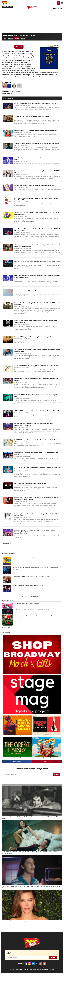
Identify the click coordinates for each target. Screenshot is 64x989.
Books (17, 38)
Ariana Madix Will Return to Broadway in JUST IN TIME (18, 921)
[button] (58, 3)
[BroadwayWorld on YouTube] (44, 963)
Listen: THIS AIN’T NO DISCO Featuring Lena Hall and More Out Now (35, 103)
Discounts (47, 761)
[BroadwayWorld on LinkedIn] (33, 963)
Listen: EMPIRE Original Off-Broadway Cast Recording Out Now (34, 337)
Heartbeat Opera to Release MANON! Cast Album (30, 483)
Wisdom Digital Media (28, 969)
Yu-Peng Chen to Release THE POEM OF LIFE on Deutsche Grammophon (36, 143)
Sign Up (53, 957)
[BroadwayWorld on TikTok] (37, 963)
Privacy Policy (49, 969)
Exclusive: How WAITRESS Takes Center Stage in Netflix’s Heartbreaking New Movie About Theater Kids (31, 887)
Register (49, 3)
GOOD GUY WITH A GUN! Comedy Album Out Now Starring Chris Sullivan (36, 366)
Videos (23, 38)
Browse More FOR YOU (30, 597)
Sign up (56, 774)
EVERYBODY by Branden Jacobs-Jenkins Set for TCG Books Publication (36, 440)
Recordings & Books (6, 42)
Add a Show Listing (7, 6)
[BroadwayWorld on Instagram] (29, 963)
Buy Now (19, 46)
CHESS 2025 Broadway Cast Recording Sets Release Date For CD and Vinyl (37, 411)
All (5, 38)
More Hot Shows (17, 761)
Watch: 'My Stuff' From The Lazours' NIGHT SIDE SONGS (31, 116)
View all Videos (6, 627)
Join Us (30, 967)
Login (54, 3)
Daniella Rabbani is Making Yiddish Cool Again (27, 603)
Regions (44, 967)
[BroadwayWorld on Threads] (40, 963)
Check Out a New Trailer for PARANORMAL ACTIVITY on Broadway (32, 609)
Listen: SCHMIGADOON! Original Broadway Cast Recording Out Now (35, 130)
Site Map (50, 967)
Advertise (14, 967)
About (19, 967)
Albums (10, 38)
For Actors (17, 42)
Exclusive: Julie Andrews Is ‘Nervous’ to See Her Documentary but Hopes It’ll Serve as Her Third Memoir (30, 817)
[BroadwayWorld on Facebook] (26, 963)
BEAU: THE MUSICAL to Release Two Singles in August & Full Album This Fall (37, 261)
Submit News (37, 967)
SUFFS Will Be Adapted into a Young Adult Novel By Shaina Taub (34, 185)
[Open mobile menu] (62, 3)
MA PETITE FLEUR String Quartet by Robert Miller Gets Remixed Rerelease (37, 290)
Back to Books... (7, 544)
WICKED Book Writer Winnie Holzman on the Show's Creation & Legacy (33, 621)
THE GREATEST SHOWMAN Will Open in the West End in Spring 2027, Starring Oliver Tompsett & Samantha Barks (30, 852)
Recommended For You (8, 553)
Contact (25, 967)
